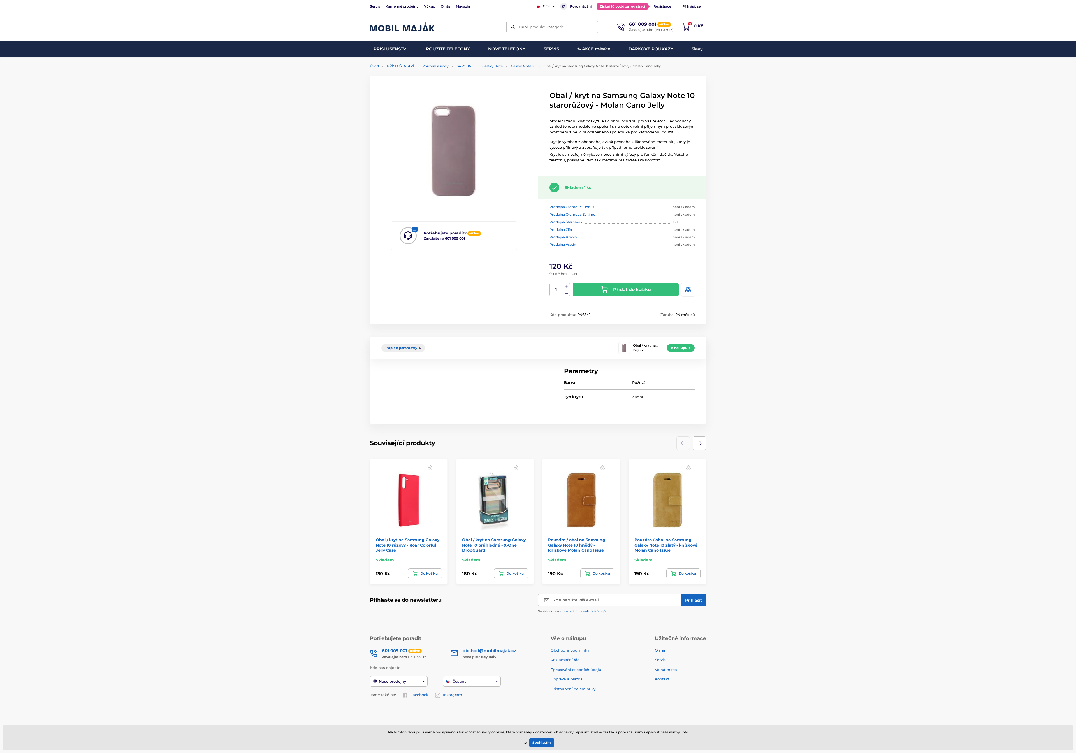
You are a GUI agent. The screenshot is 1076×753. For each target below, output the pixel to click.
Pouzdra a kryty (435, 66)
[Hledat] (512, 27)
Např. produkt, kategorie (541, 27)
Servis (375, 6)
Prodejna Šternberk (565, 222)
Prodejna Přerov (563, 237)
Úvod (374, 66)
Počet (556, 289)
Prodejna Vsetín (562, 244)
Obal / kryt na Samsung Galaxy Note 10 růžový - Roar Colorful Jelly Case (407, 544)
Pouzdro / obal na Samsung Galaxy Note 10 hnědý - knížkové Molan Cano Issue (576, 544)
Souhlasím (541, 742)
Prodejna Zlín (560, 229)
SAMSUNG (465, 66)
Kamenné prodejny (402, 6)
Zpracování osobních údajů (576, 669)
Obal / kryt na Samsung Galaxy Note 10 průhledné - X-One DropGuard (494, 544)
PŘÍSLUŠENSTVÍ (400, 66)
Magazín (463, 6)
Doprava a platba (567, 679)
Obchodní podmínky (570, 650)
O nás (445, 6)
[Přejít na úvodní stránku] (402, 27)
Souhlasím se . (572, 611)
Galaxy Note (492, 66)
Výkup (429, 6)
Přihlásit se (691, 6)
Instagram (452, 694)
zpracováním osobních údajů (583, 611)
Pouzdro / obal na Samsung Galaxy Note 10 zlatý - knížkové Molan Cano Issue (665, 544)
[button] (699, 443)
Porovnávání (581, 6)
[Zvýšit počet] (566, 286)
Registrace (662, 6)
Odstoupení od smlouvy (574, 689)
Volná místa (666, 669)
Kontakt (662, 679)
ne (524, 742)
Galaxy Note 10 (523, 66)
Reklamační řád (565, 659)
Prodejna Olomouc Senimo (572, 214)
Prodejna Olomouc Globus (571, 207)
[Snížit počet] (566, 293)
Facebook (419, 694)
